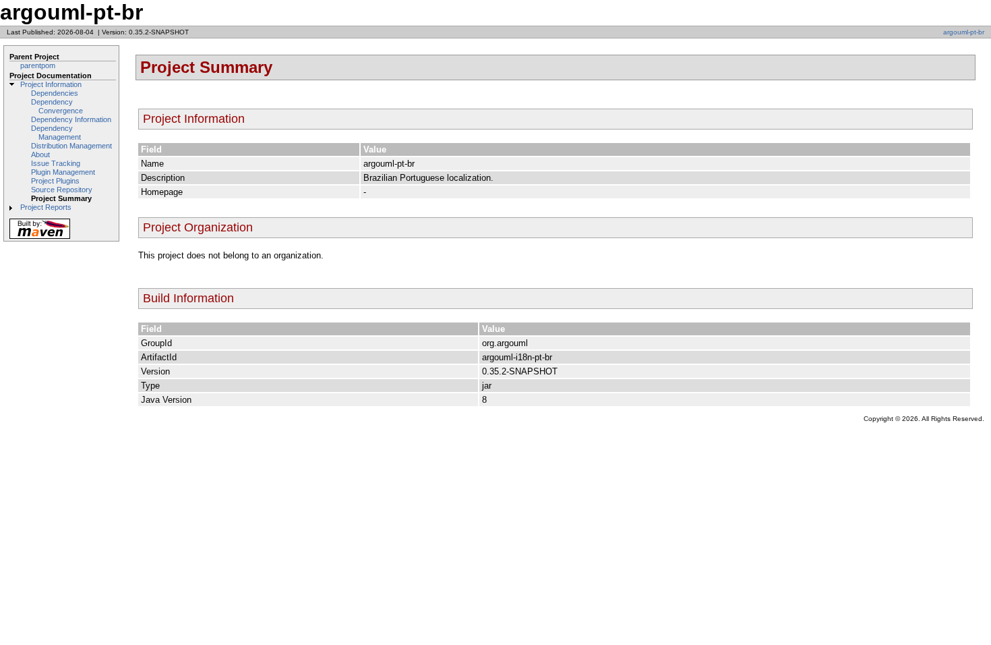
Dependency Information (71, 119)
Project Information (51, 84)
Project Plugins (55, 181)
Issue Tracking (55, 163)
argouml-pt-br (963, 32)
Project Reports (45, 207)
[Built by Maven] (39, 238)
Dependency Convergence (57, 106)
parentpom (37, 65)
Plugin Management (63, 172)
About (40, 154)
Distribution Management (71, 146)
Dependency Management (56, 132)
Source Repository (61, 190)
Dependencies (54, 93)
